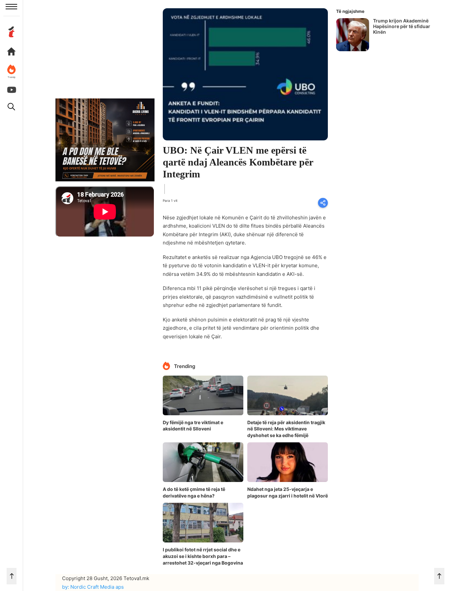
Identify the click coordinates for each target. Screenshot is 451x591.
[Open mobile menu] (11, 6)
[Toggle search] (12, 107)
